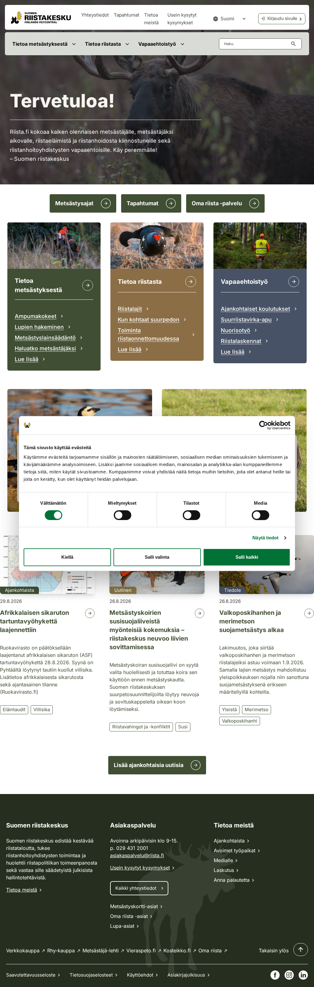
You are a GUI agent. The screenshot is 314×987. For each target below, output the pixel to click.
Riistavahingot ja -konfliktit (141, 727)
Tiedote (232, 590)
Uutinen (123, 590)
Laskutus (224, 870)
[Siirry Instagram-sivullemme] (289, 975)
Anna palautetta (232, 880)
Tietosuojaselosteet (91, 975)
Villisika (41, 709)
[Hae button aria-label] (294, 44)
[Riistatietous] (190, 281)
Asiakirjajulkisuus (186, 975)
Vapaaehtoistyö (157, 44)
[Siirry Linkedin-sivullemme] (303, 975)
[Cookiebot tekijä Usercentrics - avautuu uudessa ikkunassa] (263, 425)
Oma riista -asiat (129, 916)
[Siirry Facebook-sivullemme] (275, 975)
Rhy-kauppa (61, 950)
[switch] (122, 515)
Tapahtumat (126, 15)
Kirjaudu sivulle (282, 18)
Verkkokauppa (23, 950)
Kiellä (67, 557)
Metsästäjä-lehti (100, 950)
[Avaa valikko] (74, 44)
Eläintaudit (14, 709)
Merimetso (256, 709)
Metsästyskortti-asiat (134, 906)
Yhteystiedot (95, 15)
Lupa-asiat (122, 926)
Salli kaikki (247, 557)
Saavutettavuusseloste (31, 975)
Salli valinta (157, 557)
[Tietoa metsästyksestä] (87, 285)
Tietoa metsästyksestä (39, 44)
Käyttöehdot (140, 975)
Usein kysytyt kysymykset (140, 868)
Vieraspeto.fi (141, 950)
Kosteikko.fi (177, 950)
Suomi (227, 18)
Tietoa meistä (21, 890)
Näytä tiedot (265, 537)
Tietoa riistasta (103, 44)
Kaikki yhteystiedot (135, 888)
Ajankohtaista (19, 590)
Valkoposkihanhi (239, 721)
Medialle (223, 860)
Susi (183, 727)
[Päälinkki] (293, 281)
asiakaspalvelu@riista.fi (137, 855)
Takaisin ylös (274, 950)
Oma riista (210, 950)
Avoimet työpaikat (234, 850)
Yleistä (229, 709)
